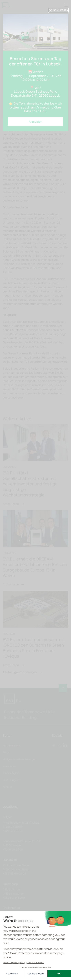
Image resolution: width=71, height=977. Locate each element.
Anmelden (35, 121)
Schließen (60, 10)
